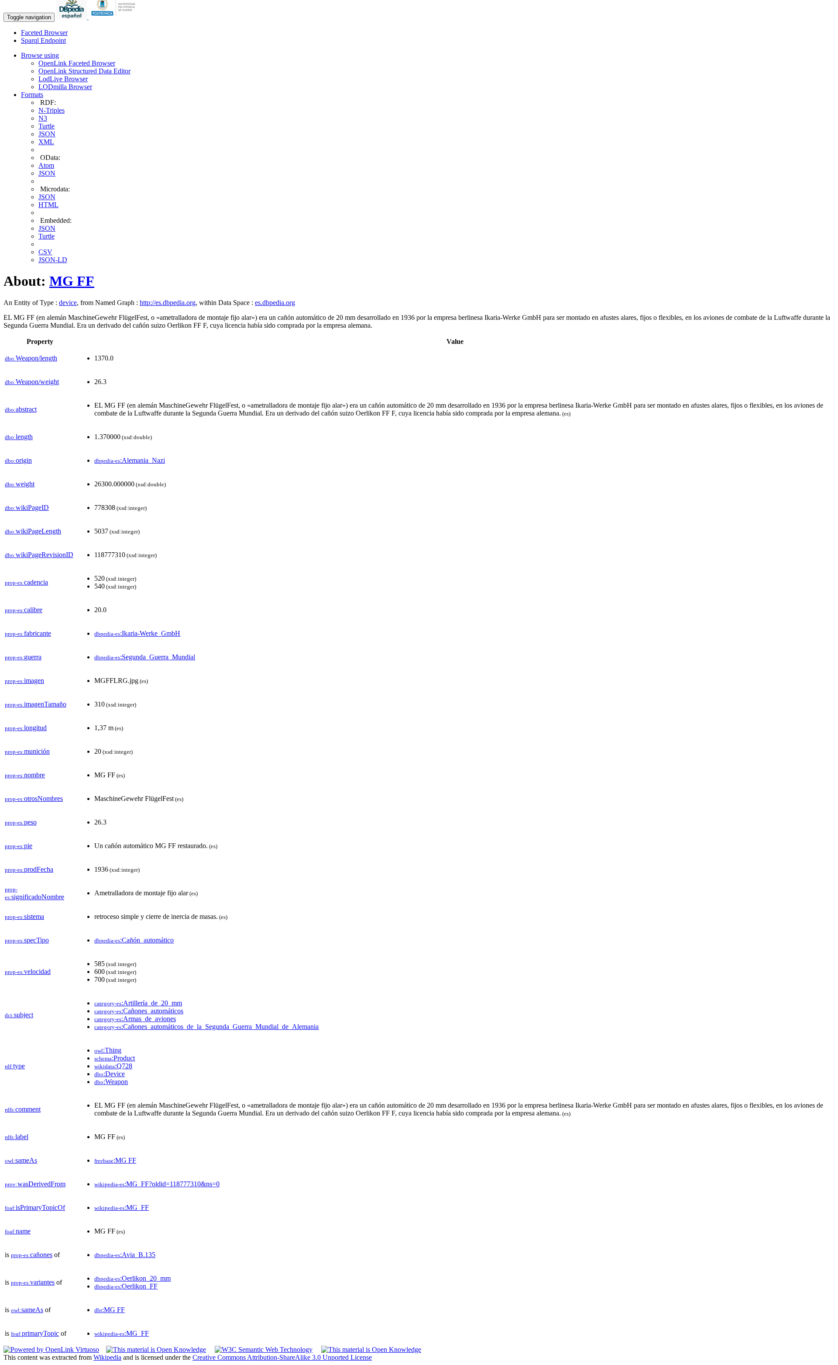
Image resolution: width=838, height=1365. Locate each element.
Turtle (46, 126)
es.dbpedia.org (275, 302)
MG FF (71, 281)
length (19, 436)
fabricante (28, 633)
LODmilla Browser (65, 86)
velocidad (28, 971)
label (16, 1136)
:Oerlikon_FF (126, 1286)
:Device (109, 1073)
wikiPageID (27, 507)
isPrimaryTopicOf (35, 1207)
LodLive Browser (63, 79)
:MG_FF (121, 1207)
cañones (31, 1254)
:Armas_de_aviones (135, 1018)
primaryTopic (35, 1333)
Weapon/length (31, 358)
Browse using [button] (40, 55)
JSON (46, 134)
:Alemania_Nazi (129, 460)
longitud (26, 727)
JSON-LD (52, 259)
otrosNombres (34, 798)
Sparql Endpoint (43, 40)
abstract (21, 409)
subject (19, 1015)
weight (19, 484)
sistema (24, 916)
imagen (24, 680)
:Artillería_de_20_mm (138, 1003)
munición (27, 751)
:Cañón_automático (134, 940)
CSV (45, 252)
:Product (114, 1058)
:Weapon (111, 1081)
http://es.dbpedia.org (168, 302)
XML (46, 142)
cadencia (26, 582)
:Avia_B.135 (124, 1254)
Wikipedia (107, 1357)
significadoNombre (34, 893)
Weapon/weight (32, 381)
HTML (48, 204)
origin (18, 460)
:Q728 (113, 1066)
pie (18, 845)
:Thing (107, 1050)
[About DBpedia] (72, 17)
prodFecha (29, 869)
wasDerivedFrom (35, 1184)
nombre (25, 775)
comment (23, 1109)
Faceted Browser (44, 32)
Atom (46, 165)
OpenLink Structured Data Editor (84, 71)
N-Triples (51, 110)
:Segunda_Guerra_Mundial (144, 657)
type (15, 1066)
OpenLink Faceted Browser (76, 63)
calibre (23, 609)
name (18, 1231)
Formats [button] (32, 94)
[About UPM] (115, 17)
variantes (33, 1282)
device (68, 302)
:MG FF (115, 1160)
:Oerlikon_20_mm (132, 1278)
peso (21, 822)
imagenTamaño (35, 704)
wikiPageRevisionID (39, 554)
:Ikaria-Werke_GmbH (137, 633)
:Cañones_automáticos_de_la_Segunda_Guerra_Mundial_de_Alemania (206, 1026)
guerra (23, 657)
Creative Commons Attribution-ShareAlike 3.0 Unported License (282, 1357)
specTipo (27, 940)
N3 (42, 118)
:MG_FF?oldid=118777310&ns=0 (157, 1184)
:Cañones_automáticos (138, 1011)
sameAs (21, 1160)
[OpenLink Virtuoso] (51, 1349)
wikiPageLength (33, 531)
